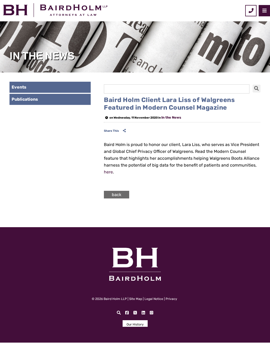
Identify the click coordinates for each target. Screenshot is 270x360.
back (116, 194)
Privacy (171, 299)
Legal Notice (153, 299)
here (108, 171)
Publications (25, 99)
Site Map (135, 299)
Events (19, 87)
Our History (135, 324)
